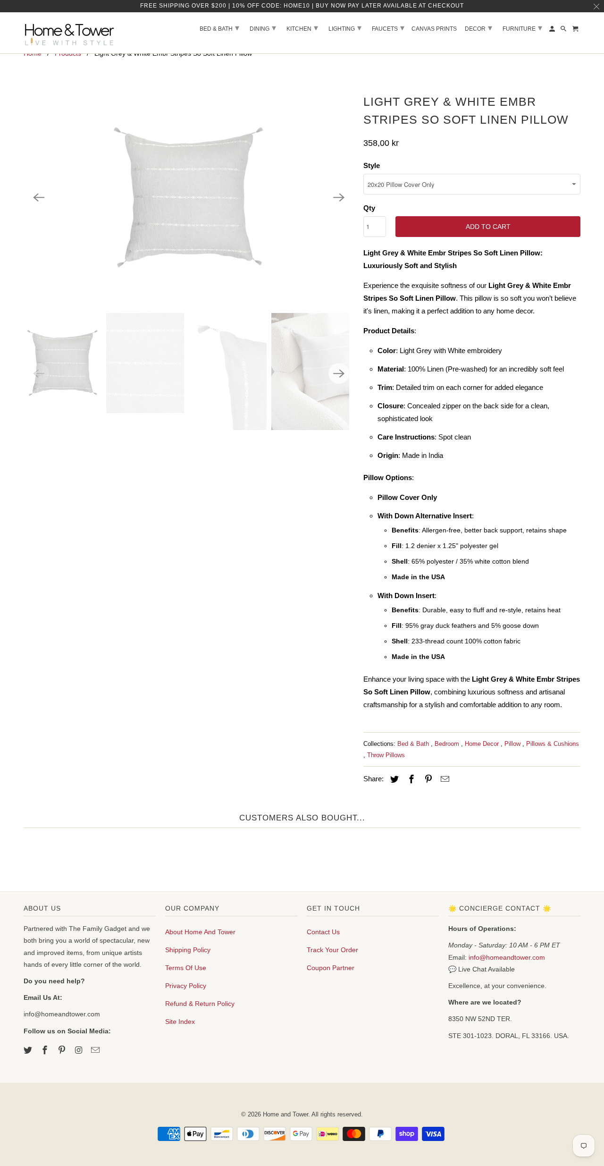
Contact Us (323, 932)
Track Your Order (332, 950)
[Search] (564, 30)
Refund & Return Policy (200, 1003)
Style (371, 165)
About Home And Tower (200, 932)
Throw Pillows (386, 755)
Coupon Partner (330, 968)
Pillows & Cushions (552, 743)
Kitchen (302, 28)
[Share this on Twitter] (393, 779)
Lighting (344, 28)
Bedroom (448, 743)
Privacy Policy (185, 985)
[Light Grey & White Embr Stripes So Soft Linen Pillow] (189, 197)
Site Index (180, 1021)
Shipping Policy (187, 950)
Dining (263, 28)
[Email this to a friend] (443, 779)
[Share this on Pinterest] (427, 779)
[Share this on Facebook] (410, 779)
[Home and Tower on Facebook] (46, 1050)
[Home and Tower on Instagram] (79, 1050)
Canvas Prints (434, 28)
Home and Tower (285, 1114)
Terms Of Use (185, 968)
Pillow (513, 743)
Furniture (522, 28)
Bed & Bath (414, 743)
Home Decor (483, 743)
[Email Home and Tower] (96, 1050)
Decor (478, 28)
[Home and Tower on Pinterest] (63, 1050)
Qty (369, 208)
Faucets (388, 28)
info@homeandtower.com (507, 957)
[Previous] (38, 197)
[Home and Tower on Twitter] (29, 1050)
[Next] (338, 197)
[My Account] (552, 30)
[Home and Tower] (71, 33)
